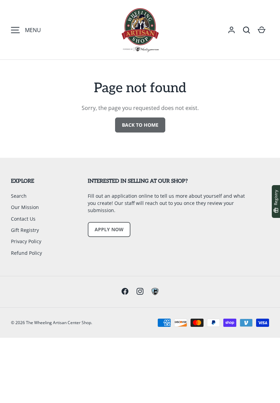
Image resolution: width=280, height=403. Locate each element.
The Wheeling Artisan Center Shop (58, 322)
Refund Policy (26, 253)
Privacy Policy (26, 241)
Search (19, 196)
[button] (246, 30)
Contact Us (23, 219)
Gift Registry (25, 230)
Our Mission (25, 207)
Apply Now (109, 229)
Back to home (140, 125)
